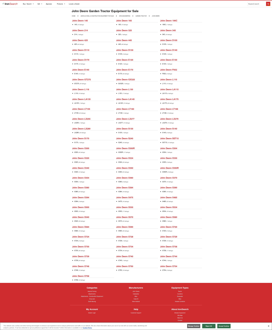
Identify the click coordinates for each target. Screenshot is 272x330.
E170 (120, 73)
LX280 (76, 132)
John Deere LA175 (169, 99)
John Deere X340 (80, 167)
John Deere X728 (124, 236)
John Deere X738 (168, 246)
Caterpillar (136, 294)
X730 (76, 250)
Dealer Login (92, 313)
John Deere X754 (168, 266)
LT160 (120, 113)
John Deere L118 (80, 89)
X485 (164, 201)
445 (119, 44)
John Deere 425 (80, 40)
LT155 (76, 113)
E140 (76, 73)
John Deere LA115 (169, 89)
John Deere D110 (80, 49)
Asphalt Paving (92, 291)
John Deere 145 (80, 20)
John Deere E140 (80, 69)
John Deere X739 (80, 256)
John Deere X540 (80, 217)
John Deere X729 (168, 236)
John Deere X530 (124, 207)
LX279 (164, 123)
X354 (76, 181)
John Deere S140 (168, 128)
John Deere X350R (169, 167)
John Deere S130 (124, 128)
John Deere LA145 (125, 99)
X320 (76, 162)
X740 (120, 260)
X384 (120, 191)
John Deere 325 (124, 30)
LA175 (164, 103)
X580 (164, 221)
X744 (164, 260)
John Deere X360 (124, 177)
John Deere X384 (124, 187)
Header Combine (180, 301)
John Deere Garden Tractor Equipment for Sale (105, 11)
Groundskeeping (124, 16)
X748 (76, 270)
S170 (76, 142)
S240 (120, 142)
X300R (120, 152)
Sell (38, 4)
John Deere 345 (168, 30)
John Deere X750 (124, 266)
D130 (120, 54)
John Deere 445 (124, 40)
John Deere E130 (168, 59)
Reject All (209, 326)
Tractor (180, 291)
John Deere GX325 (125, 79)
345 (163, 34)
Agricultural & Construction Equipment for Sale (97, 16)
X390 (164, 191)
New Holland (136, 301)
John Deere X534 (168, 207)
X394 (76, 201)
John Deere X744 (168, 256)
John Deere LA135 (81, 99)
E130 (164, 64)
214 (75, 34)
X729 (164, 240)
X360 (120, 181)
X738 (164, 250)
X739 (76, 260)
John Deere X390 (168, 187)
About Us (180, 318)
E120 (120, 64)
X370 (164, 181)
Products (60, 4)
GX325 (120, 83)
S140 (164, 132)
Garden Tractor (141, 16)
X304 (164, 152)
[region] (136, 326)
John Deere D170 (80, 59)
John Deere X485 (168, 197)
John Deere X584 (80, 226)
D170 (76, 64)
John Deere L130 (124, 89)
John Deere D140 (168, 49)
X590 (120, 231)
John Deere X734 (124, 246)
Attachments (92, 294)
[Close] (268, 326)
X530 (120, 211)
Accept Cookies (224, 326)
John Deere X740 (124, 256)
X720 (164, 231)
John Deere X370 (168, 177)
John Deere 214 (80, 30)
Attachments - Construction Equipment (92, 296)
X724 (76, 240)
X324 (120, 162)
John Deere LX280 (81, 128)
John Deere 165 (124, 20)
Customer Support (136, 313)
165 (119, 24)
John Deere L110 (168, 79)
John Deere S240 (124, 138)
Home (73, 16)
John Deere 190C (168, 20)
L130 (120, 93)
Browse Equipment (179, 313)
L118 (76, 93)
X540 (76, 221)
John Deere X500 (80, 207)
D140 (164, 54)
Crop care (92, 299)
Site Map (180, 315)
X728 (120, 240)
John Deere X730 (80, 246)
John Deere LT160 (125, 108)
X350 (120, 172)
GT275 (76, 83)
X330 (164, 162)
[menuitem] (10, 3)
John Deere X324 (124, 158)
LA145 (120, 103)
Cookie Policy (87, 328)
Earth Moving (92, 301)
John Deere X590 (124, 226)
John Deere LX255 (81, 118)
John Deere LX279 (169, 118)
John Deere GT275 (81, 79)
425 (75, 44)
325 (119, 34)
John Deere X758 (80, 275)
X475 (120, 201)
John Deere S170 (80, 138)
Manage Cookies (193, 326)
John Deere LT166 (169, 108)
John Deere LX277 (125, 118)
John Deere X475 (124, 197)
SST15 (164, 142)
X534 (164, 211)
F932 (164, 73)
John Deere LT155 (81, 108)
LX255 (76, 123)
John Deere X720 (168, 226)
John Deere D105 (168, 40)
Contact (180, 320)
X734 (120, 250)
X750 (120, 270)
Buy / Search (27, 5)
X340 (76, 172)
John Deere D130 (124, 49)
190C (164, 24)
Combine (180, 294)
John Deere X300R (125, 148)
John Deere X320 (80, 158)
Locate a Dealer (74, 5)
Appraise (49, 4)
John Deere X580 (168, 217)
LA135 (76, 103)
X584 (76, 231)
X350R (164, 172)
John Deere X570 (124, 217)
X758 (76, 280)
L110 (164, 83)
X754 (164, 270)
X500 (76, 211)
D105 (164, 44)
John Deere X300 (80, 148)
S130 (120, 132)
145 (75, 24)
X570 (120, 221)
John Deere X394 (80, 197)
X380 (76, 191)
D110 (76, 54)
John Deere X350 (124, 167)
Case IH (136, 299)
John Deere (155, 16)
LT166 (164, 113)
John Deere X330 (168, 158)
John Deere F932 (168, 69)
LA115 (164, 93)
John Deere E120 (124, 59)
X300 (76, 152)
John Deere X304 (168, 148)
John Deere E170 (124, 69)
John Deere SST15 (169, 138)
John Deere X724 (80, 236)
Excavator (180, 296)
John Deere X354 (80, 177)
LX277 (120, 123)
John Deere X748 (80, 266)
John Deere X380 (80, 187)
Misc (136, 296)
